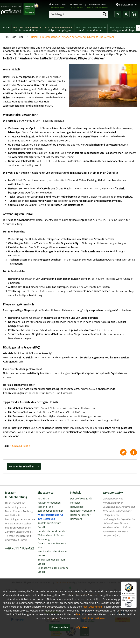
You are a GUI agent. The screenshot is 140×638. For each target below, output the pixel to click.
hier (78, 614)
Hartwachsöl (77, 506)
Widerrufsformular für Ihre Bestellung (50, 516)
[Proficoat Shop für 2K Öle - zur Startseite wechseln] (19, 11)
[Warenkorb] (134, 14)
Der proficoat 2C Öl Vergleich (81, 500)
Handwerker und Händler (52, 531)
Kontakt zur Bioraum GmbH (49, 525)
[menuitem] (78, 14)
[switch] (128, 604)
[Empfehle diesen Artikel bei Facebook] (133, 452)
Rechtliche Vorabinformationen (49, 500)
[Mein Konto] (126, 14)
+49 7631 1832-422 (19, 548)
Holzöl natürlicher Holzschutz (80, 516)
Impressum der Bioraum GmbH (52, 561)
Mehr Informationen (93, 618)
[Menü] (134, 584)
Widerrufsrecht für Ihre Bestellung (51, 537)
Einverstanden (59, 627)
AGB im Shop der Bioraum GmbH (52, 553)
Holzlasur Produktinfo (82, 510)
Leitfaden (24, 445)
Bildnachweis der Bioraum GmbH (53, 570)
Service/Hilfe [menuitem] (126, 4)
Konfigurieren (81, 627)
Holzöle (14, 445)
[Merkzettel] (117, 14)
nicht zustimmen (92, 606)
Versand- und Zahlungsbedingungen (51, 508)
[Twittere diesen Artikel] (125, 452)
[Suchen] (104, 14)
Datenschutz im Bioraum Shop (52, 545)
